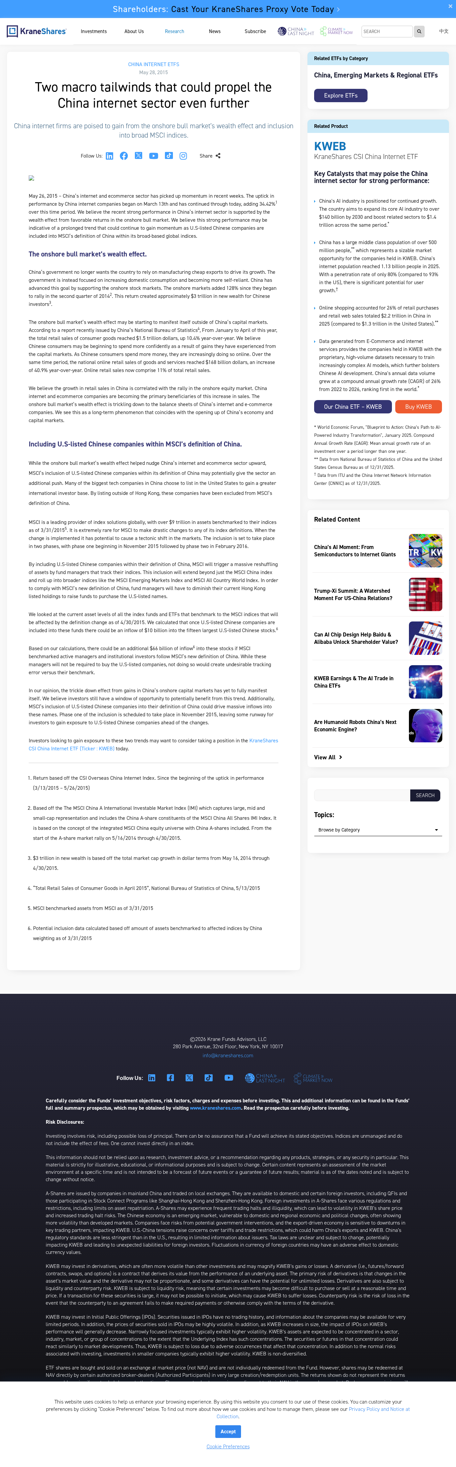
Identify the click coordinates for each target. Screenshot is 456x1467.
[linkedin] (109, 156)
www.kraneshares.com (215, 1107)
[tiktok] (169, 156)
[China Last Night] (296, 31)
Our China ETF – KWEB (353, 407)
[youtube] (153, 156)
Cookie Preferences (228, 1446)
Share (207, 155)
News (215, 31)
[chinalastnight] (266, 1078)
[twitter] (138, 156)
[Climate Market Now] (336, 31)
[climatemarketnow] (313, 1078)
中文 (444, 31)
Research (174, 31)
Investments (94, 31)
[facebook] (124, 156)
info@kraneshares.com (228, 1055)
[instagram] (183, 156)
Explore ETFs (341, 95)
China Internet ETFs (153, 64)
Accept (228, 1431)
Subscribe (255, 31)
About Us (134, 31)
